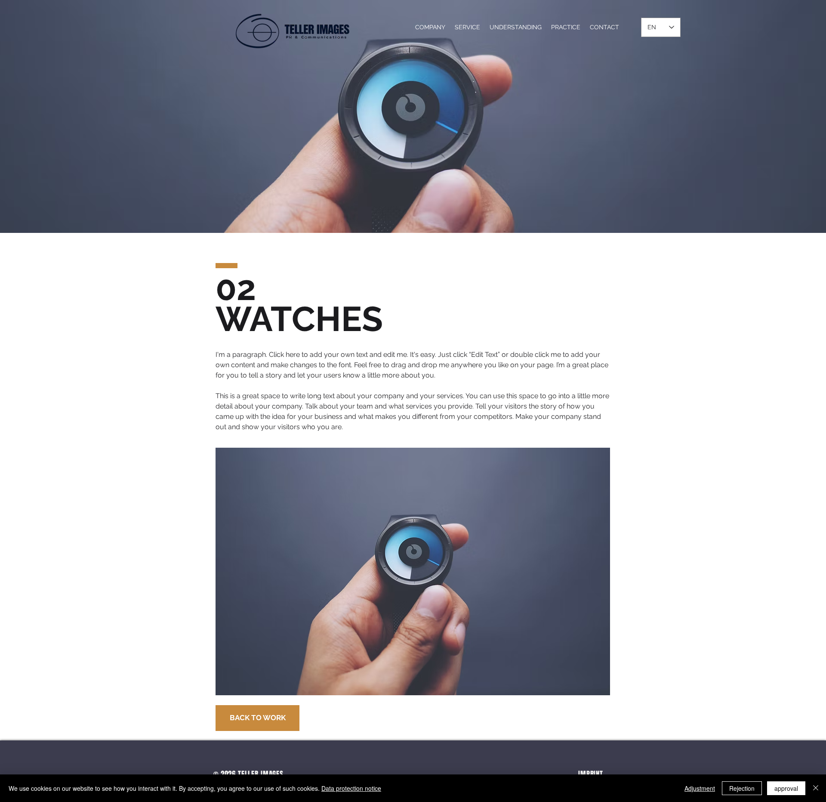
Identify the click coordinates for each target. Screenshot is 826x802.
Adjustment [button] (699, 788)
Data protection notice (351, 788)
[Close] (816, 788)
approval (786, 788)
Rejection (742, 788)
